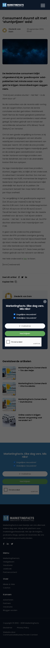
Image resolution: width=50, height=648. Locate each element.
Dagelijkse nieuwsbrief (26, 314)
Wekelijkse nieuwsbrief (26, 318)
